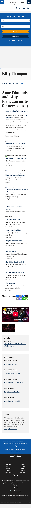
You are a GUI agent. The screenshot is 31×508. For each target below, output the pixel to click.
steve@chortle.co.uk (10, 429)
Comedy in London (9, 449)
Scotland (19, 43)
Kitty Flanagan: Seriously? (12, 401)
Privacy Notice (8, 473)
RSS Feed (8, 466)
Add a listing (15, 36)
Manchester (12, 43)
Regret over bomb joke (13, 230)
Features (23, 466)
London (20, 41)
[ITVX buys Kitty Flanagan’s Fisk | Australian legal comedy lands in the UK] (17, 156)
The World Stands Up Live (12, 373)
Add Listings (8, 468)
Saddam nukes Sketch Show (14, 272)
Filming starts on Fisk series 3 (15, 144)
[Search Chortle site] (29, 2)
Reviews (15, 83)
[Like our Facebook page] (17, 8)
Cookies (8, 470)
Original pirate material (13, 241)
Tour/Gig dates (6, 83)
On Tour (22, 464)
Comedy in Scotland (15, 452)
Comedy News (8, 462)
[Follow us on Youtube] (25, 8)
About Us (23, 470)
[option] (9, 328)
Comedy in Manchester (20, 449)
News (21, 83)
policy (20, 502)
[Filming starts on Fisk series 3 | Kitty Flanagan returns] (17, 141)
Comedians (22, 462)
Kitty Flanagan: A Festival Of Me (13, 382)
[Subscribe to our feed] (15, 446)
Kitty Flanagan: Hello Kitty (12, 392)
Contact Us (22, 473)
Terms (22, 468)
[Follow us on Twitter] (20, 8)
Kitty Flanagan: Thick (10, 364)
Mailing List (8, 464)
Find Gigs (15, 31)
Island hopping (10, 251)
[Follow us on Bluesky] (29, 8)
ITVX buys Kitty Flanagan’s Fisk (16, 158)
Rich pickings (10, 283)
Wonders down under (12, 220)
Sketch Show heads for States (15, 262)
